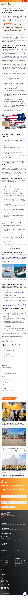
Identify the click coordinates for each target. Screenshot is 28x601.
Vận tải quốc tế (4, 560)
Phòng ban (4, 365)
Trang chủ (4, 8)
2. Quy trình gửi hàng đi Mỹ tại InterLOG (12, 27)
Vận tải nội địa (4, 562)
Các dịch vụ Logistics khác (6, 568)
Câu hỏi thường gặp (20, 548)
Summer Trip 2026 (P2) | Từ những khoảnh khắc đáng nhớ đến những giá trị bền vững (13, 449)
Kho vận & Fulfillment (6, 566)
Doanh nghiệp (6, 354)
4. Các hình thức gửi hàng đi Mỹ (10, 31)
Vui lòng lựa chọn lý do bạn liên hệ (9, 500)
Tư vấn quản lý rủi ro (20, 560)
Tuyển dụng (4, 548)
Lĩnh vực (4, 359)
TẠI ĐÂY (22, 336)
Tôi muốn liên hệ (6, 382)
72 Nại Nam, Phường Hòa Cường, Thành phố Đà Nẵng (13, 540)
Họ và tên (4, 348)
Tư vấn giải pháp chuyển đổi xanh (20, 566)
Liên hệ (17, 550)
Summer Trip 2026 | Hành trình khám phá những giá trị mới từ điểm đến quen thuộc (13, 474)
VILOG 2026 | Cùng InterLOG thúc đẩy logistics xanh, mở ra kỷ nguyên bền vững (13, 424)
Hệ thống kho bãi (8, 103)
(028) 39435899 (4, 581)
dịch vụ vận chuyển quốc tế (17, 56)
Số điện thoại (5, 371)
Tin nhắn (4, 388)
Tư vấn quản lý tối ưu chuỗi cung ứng (20, 563)
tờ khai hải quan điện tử (13, 144)
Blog (10, 8)
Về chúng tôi (4, 547)
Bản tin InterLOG (19, 547)
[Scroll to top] (25, 598)
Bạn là (2, 493)
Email (3, 376)
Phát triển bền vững (6, 550)
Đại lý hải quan (4, 564)
